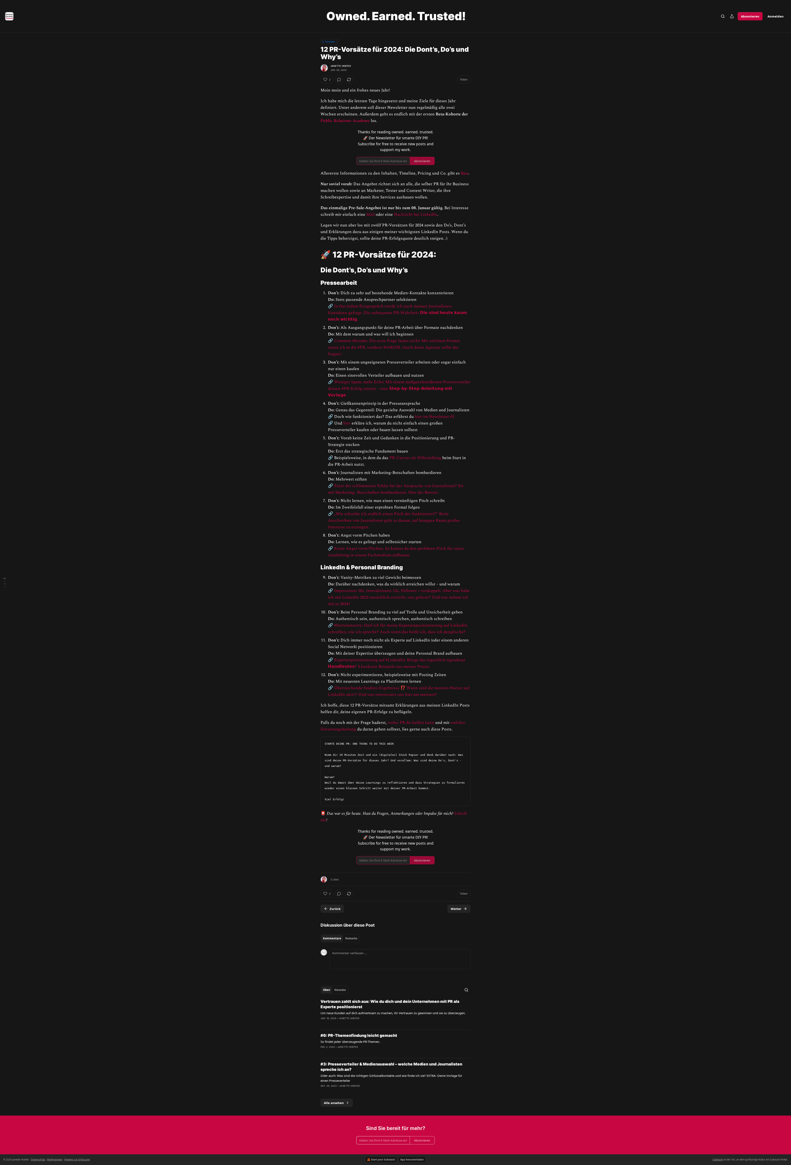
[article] (395, 1012)
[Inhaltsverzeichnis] (4, 582)
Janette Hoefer (340, 65)
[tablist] (340, 938)
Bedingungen (54, 1159)
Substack (718, 1159)
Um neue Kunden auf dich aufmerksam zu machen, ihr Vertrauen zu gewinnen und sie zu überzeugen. (393, 1013)
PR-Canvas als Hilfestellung (415, 458)
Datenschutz (38, 1159)
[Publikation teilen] (732, 16)
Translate (330, 41)
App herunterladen (412, 1159)
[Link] (314, 254)
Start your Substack (383, 1159)
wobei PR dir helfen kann (411, 723)
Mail (370, 214)
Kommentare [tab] (332, 938)
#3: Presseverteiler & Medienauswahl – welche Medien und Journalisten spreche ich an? (391, 1067)
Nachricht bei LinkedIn (415, 214)
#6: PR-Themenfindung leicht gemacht (359, 1035)
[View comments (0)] (339, 79)
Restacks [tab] (351, 938)
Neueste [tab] (340, 990)
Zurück (335, 909)
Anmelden (776, 16)
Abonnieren (750, 16)
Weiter (456, 909)
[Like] (323, 1052)
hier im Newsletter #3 (434, 417)
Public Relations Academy (345, 121)
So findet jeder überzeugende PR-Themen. (350, 1042)
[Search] (723, 16)
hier (464, 173)
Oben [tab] (326, 990)
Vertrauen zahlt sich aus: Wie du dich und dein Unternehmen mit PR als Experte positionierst (390, 1004)
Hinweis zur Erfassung (77, 1159)
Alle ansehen (334, 1103)
